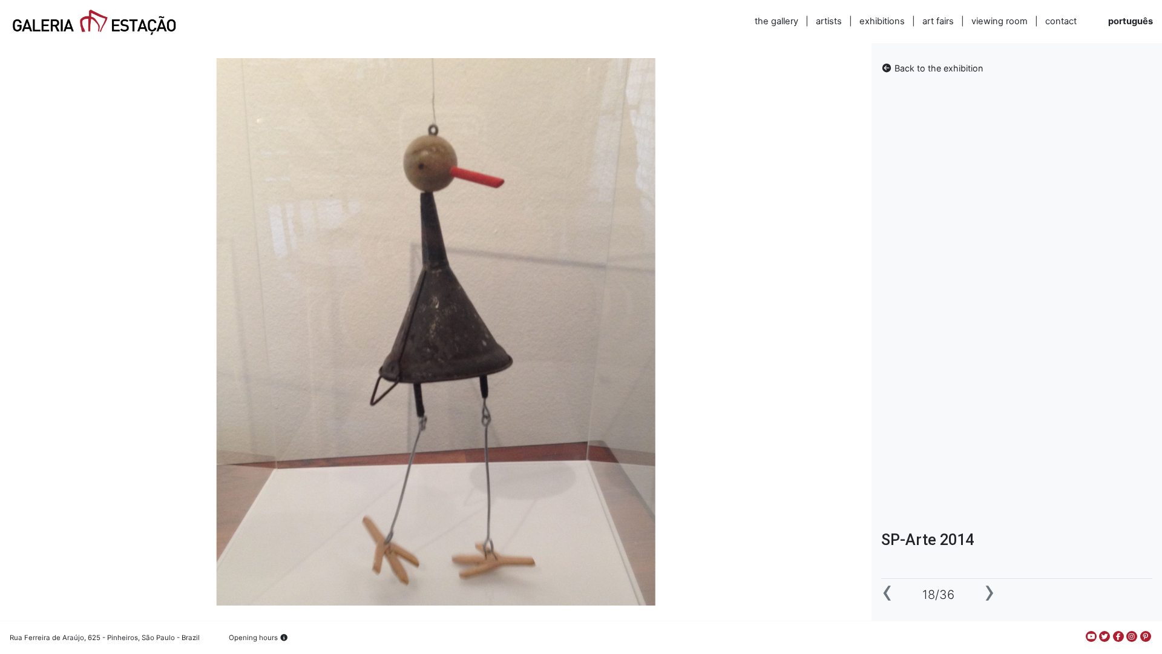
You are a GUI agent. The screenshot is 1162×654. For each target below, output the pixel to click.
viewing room (999, 21)
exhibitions (882, 21)
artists (829, 21)
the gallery (776, 21)
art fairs (938, 21)
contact (1061, 21)
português (1130, 21)
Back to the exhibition (937, 68)
